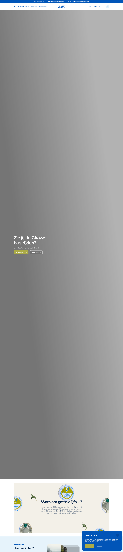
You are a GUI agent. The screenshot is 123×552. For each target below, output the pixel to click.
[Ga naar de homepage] (61, 7)
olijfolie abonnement (58, 507)
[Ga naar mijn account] (103, 6)
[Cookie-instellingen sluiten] (117, 535)
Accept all (89, 546)
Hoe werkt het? (20, 252)
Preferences (99, 546)
